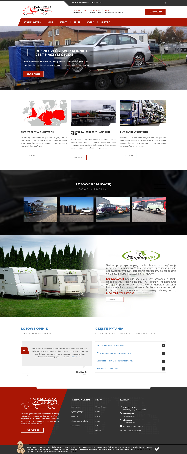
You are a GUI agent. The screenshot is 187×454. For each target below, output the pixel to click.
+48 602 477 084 (95, 12)
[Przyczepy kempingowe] (141, 256)
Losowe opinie (34, 328)
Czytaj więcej (33, 78)
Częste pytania (109, 328)
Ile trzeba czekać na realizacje (110, 345)
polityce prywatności (142, 449)
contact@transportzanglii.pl (114, 12)
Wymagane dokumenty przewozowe (114, 353)
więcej (74, 451)
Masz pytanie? (155, 12)
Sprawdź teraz (115, 299)
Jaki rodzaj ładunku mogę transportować (115, 361)
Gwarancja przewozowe (107, 368)
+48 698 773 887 (78, 12)
